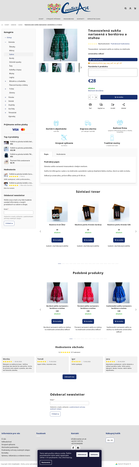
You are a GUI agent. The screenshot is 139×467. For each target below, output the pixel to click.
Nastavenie (45, 462)
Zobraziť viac (69, 377)
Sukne (11, 54)
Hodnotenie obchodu (69, 347)
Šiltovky (12, 47)
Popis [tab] (46, 154)
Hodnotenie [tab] (60, 154)
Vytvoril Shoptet (123, 464)
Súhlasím (94, 455)
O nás (4, 439)
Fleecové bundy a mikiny (18, 85)
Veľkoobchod (6, 442)
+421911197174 (77, 441)
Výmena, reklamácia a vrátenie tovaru (16, 456)
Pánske (11, 97)
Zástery (12, 93)
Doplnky (12, 105)
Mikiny (11, 50)
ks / (110, 440)
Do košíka (120, 97)
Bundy (11, 58)
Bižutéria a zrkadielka (17, 81)
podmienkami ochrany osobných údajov (18, 217)
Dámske (12, 42)
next (135, 231)
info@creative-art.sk (78, 439)
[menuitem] (41, 19)
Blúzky (11, 73)
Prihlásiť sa (9, 223)
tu (71, 457)
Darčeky (12, 109)
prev (40, 231)
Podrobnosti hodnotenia (120, 44)
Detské (11, 101)
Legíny (11, 77)
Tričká (11, 89)
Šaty (11, 66)
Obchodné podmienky (10, 447)
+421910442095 (77, 443)
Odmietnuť (82, 455)
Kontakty (5, 453)
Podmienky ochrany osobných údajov (16, 450)
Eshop (9, 37)
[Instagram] (78, 448)
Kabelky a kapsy (15, 70)
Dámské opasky (15, 62)
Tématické (12, 113)
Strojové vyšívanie (8, 444)
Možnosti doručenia (95, 91)
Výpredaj (12, 116)
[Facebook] (73, 448)
